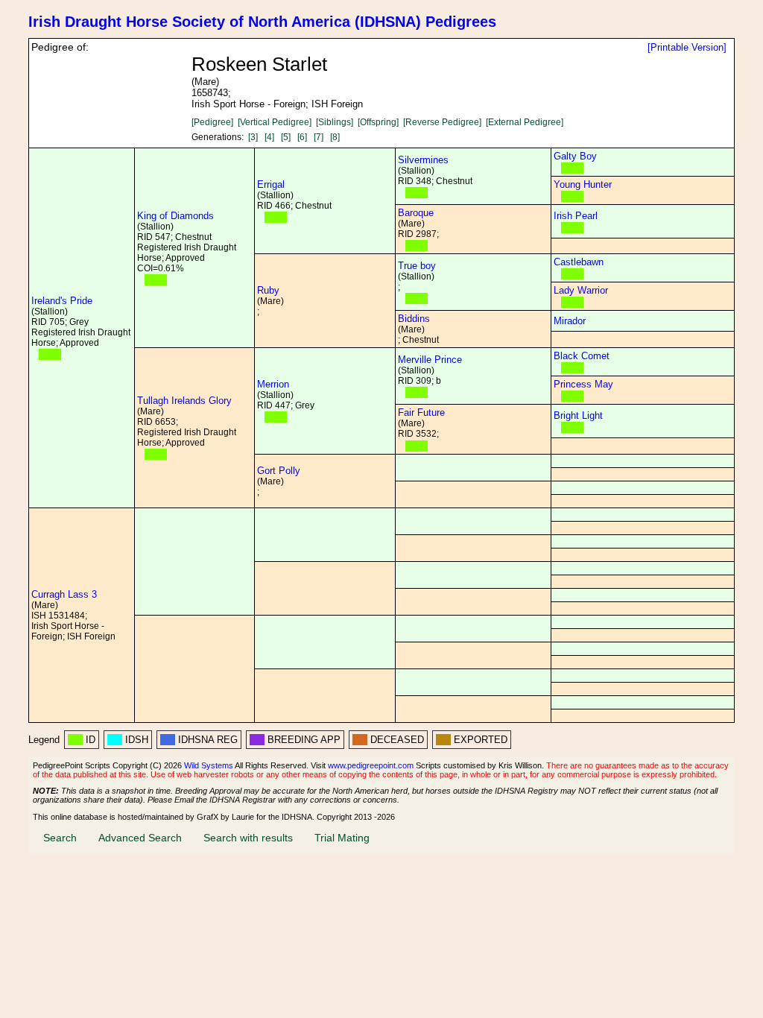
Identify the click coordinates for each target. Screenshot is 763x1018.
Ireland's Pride (61, 300)
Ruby (268, 290)
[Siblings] (334, 122)
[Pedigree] (212, 122)
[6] (302, 137)
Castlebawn (579, 262)
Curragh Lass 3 (64, 594)
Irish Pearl (576, 215)
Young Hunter (583, 184)
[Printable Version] (687, 47)
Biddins (414, 318)
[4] (269, 137)
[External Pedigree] (524, 122)
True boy (417, 265)
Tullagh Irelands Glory (184, 400)
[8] (335, 137)
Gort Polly (278, 470)
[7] (318, 137)
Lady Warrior (581, 290)
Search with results (248, 838)
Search (60, 838)
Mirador (570, 320)
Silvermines (423, 159)
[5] (286, 137)
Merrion (273, 384)
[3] (253, 137)
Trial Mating (342, 838)
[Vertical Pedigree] (274, 122)
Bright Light (578, 415)
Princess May (583, 384)
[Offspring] (378, 122)
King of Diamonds (175, 215)
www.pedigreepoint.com (371, 765)
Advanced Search (140, 838)
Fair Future (421, 412)
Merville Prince (430, 359)
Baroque (416, 212)
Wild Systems (208, 765)
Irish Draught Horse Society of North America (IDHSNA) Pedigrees (262, 21)
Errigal (271, 184)
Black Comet (582, 355)
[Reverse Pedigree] (442, 122)
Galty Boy (575, 156)
